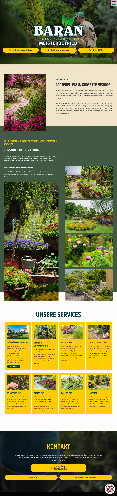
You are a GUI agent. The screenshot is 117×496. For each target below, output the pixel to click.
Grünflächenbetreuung (17, 342)
